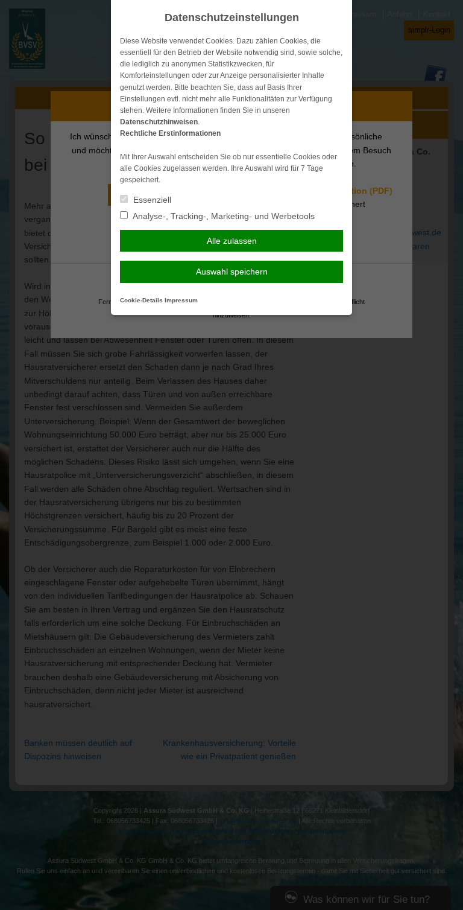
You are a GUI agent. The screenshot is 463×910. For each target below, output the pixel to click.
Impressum (181, 300)
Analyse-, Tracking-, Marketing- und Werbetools (223, 216)
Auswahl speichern (232, 271)
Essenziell (151, 200)
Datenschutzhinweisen (159, 122)
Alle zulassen (232, 241)
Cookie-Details (141, 300)
